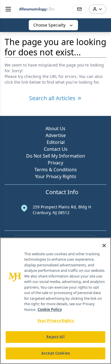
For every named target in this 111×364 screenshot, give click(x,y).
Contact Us (55, 149)
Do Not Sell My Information (55, 156)
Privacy (55, 163)
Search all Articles (52, 98)
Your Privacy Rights (55, 176)
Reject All (55, 336)
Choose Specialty (49, 25)
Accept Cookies (55, 353)
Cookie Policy (50, 309)
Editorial (56, 142)
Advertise (56, 135)
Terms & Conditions (55, 169)
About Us (55, 128)
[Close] (104, 245)
